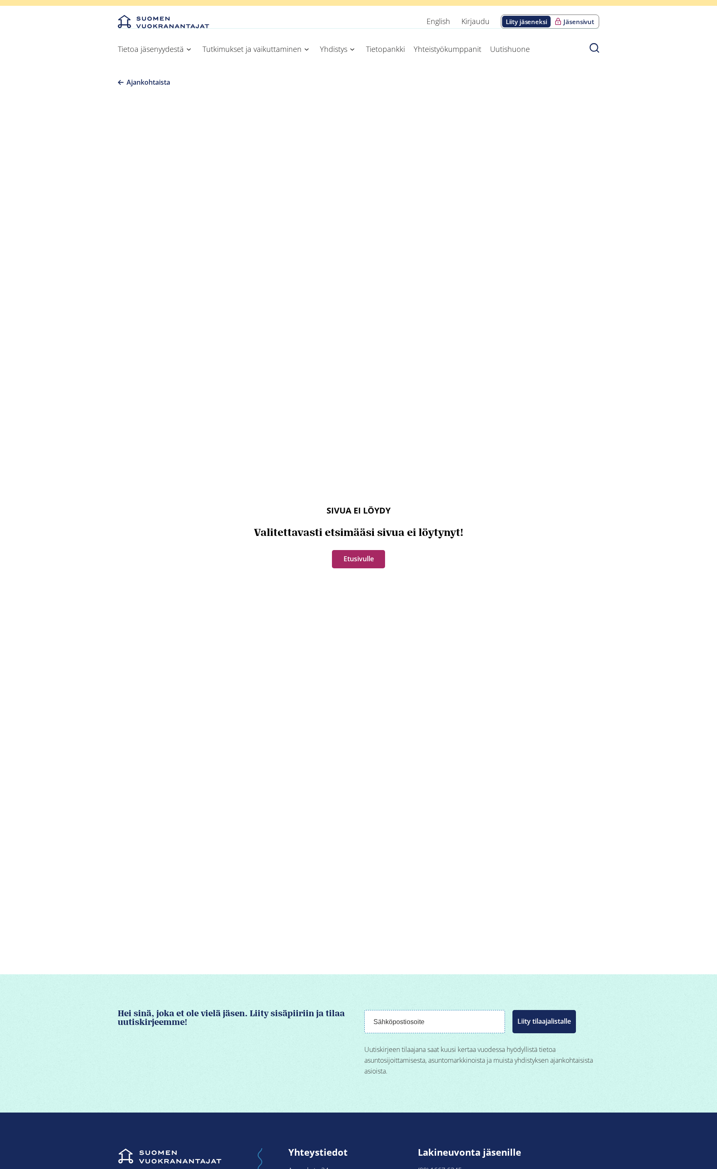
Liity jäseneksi (526, 21)
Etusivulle (359, 558)
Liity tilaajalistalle (544, 1021)
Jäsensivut (578, 21)
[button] (594, 48)
